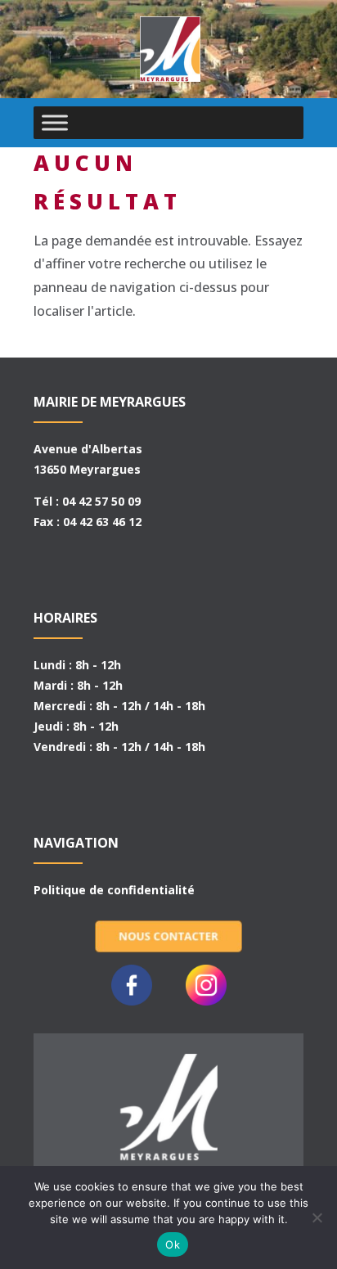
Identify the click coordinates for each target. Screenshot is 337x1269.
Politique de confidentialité (114, 890)
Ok (172, 1244)
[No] (316, 1217)
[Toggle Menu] (55, 122)
